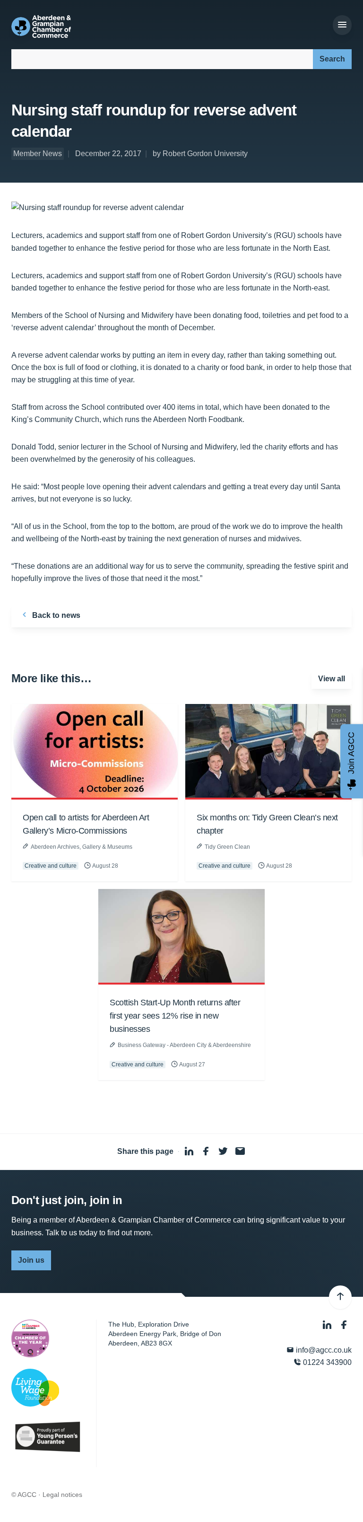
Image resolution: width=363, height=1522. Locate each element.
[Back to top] (340, 1297)
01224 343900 (326, 1362)
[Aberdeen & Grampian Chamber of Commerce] (41, 26)
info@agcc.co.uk (323, 1350)
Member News (37, 154)
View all (331, 679)
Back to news (55, 615)
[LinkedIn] (328, 1325)
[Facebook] (344, 1325)
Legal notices (62, 1494)
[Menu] (342, 25)
